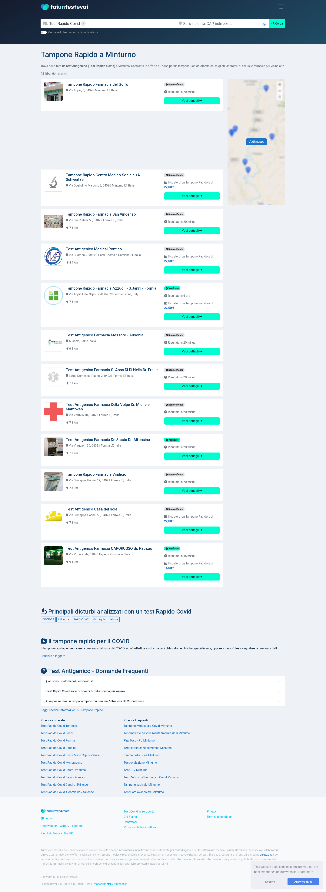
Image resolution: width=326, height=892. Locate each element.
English (49, 818)
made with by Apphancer (110, 883)
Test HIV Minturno (136, 770)
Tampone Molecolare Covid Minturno (148, 726)
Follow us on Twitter (54, 826)
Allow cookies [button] (303, 881)
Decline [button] (270, 881)
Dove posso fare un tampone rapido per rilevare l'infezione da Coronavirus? (94, 701)
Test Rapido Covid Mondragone (61, 762)
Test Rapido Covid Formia (58, 740)
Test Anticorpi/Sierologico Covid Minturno (151, 777)
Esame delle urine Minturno (142, 755)
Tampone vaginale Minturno (142, 784)
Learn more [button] (305, 871)
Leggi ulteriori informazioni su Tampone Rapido (72, 710)
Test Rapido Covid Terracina (59, 726)
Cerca (278, 23)
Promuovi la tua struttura (140, 827)
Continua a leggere (53, 656)
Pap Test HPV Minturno (139, 740)
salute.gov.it (267, 854)
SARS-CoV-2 (81, 619)
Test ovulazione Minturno (140, 762)
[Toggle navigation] (281, 7)
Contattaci (130, 822)
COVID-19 (48, 619)
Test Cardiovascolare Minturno (144, 792)
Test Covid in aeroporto (139, 811)
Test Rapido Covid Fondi (57, 733)
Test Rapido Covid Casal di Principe (64, 784)
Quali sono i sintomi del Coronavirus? (69, 681)
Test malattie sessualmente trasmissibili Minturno (157, 733)
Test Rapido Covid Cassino (58, 748)
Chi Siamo (130, 817)
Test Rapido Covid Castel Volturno (63, 770)
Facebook (76, 826)
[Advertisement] (132, 140)
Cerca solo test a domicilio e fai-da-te (73, 32)
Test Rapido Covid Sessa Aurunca (63, 777)
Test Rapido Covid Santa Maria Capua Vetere (70, 755)
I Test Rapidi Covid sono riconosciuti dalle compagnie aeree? (85, 691)
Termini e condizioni (220, 817)
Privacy (212, 811)
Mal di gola (99, 619)
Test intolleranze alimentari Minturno (148, 748)
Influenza (63, 619)
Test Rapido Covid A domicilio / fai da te (67, 792)
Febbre (114, 619)
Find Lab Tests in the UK (57, 833)
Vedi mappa (256, 141)
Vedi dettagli (190, 101)
